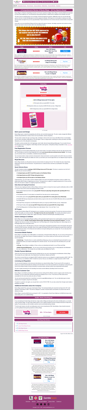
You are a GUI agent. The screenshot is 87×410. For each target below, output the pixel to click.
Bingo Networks (46, 1)
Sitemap (33, 401)
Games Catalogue (37, 5)
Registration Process (22, 5)
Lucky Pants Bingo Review (24, 326)
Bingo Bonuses (30, 5)
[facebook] (37, 404)
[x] (41, 404)
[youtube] (48, 404)
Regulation (58, 5)
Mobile (37, 1)
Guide (56, 1)
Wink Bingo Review (22, 328)
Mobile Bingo (44, 5)
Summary (28, 401)
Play (49, 346)
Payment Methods (51, 5)
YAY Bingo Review (22, 323)
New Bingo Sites (28, 1)
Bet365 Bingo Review (23, 330)
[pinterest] (45, 404)
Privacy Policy (51, 401)
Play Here (65, 51)
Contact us (58, 401)
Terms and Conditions (42, 401)
